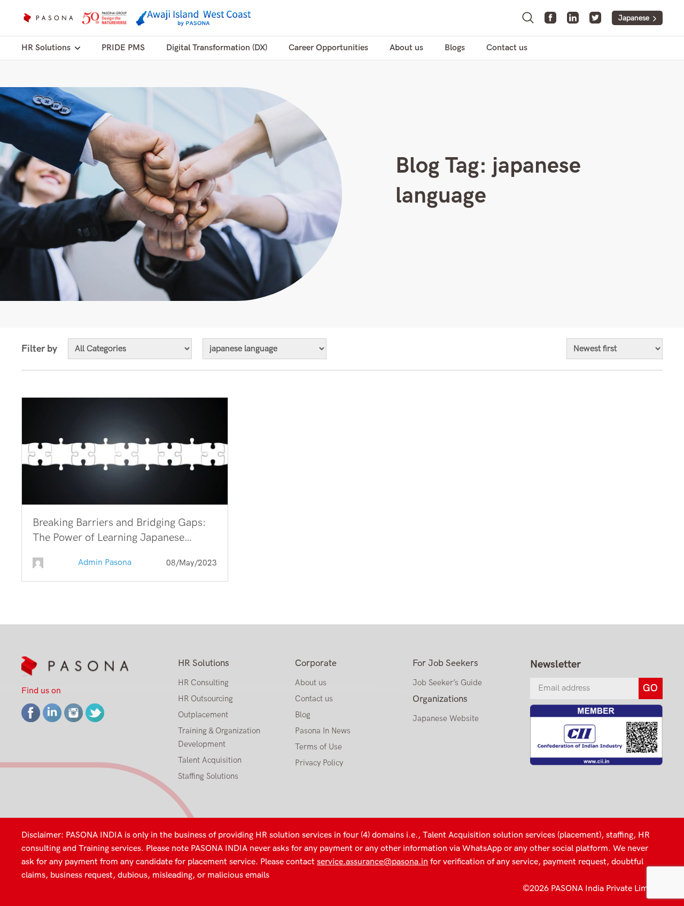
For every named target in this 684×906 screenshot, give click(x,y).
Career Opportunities (328, 48)
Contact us (506, 48)
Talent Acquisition (210, 760)
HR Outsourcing (205, 698)
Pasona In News (323, 730)
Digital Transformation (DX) (216, 48)
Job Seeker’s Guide (447, 682)
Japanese (633, 17)
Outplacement (203, 714)
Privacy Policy (319, 763)
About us (406, 48)
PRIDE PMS (123, 48)
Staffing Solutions (208, 776)
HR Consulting (203, 682)
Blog (302, 714)
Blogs (455, 48)
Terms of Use (318, 747)
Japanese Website (446, 718)
